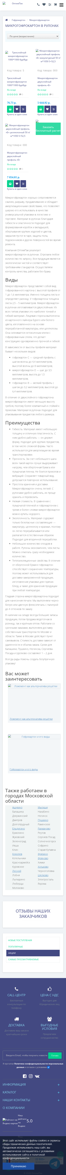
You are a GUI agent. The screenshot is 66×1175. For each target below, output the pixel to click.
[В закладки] (17, 109)
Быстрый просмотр (18, 58)
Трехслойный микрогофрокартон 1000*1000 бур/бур (17, 82)
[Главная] (6, 20)
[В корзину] (10, 109)
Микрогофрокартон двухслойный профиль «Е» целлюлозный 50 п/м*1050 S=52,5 (17, 159)
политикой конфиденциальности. (24, 1156)
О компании (14, 1108)
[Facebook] (24, 1075)
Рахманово (44, 828)
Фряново (43, 858)
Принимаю (18, 1166)
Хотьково (43, 866)
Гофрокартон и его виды (24, 769)
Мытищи (43, 807)
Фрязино (43, 854)
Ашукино (17, 807)
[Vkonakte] (36, 1075)
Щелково (43, 875)
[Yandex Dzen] (42, 1075)
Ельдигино (18, 828)
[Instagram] (30, 1075)
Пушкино (43, 820)
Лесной (16, 871)
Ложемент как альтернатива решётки (31, 719)
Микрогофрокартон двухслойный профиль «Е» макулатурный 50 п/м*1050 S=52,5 (47, 85)
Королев (17, 854)
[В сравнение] (23, 109)
